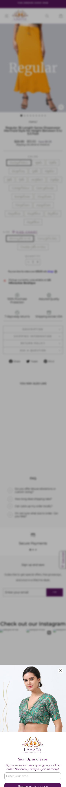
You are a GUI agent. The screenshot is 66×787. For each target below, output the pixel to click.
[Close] (60, 670)
